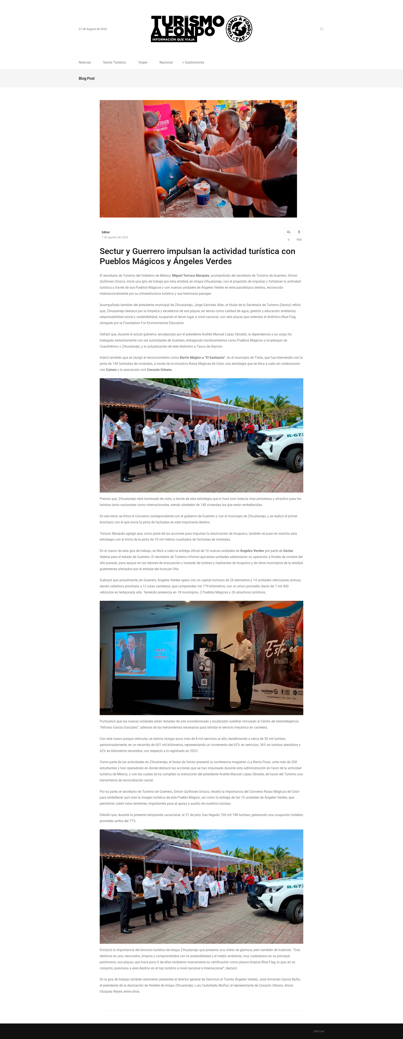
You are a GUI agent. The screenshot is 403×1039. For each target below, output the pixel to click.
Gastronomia (194, 62)
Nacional (166, 62)
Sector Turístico (114, 62)
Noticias (85, 62)
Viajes (142, 62)
